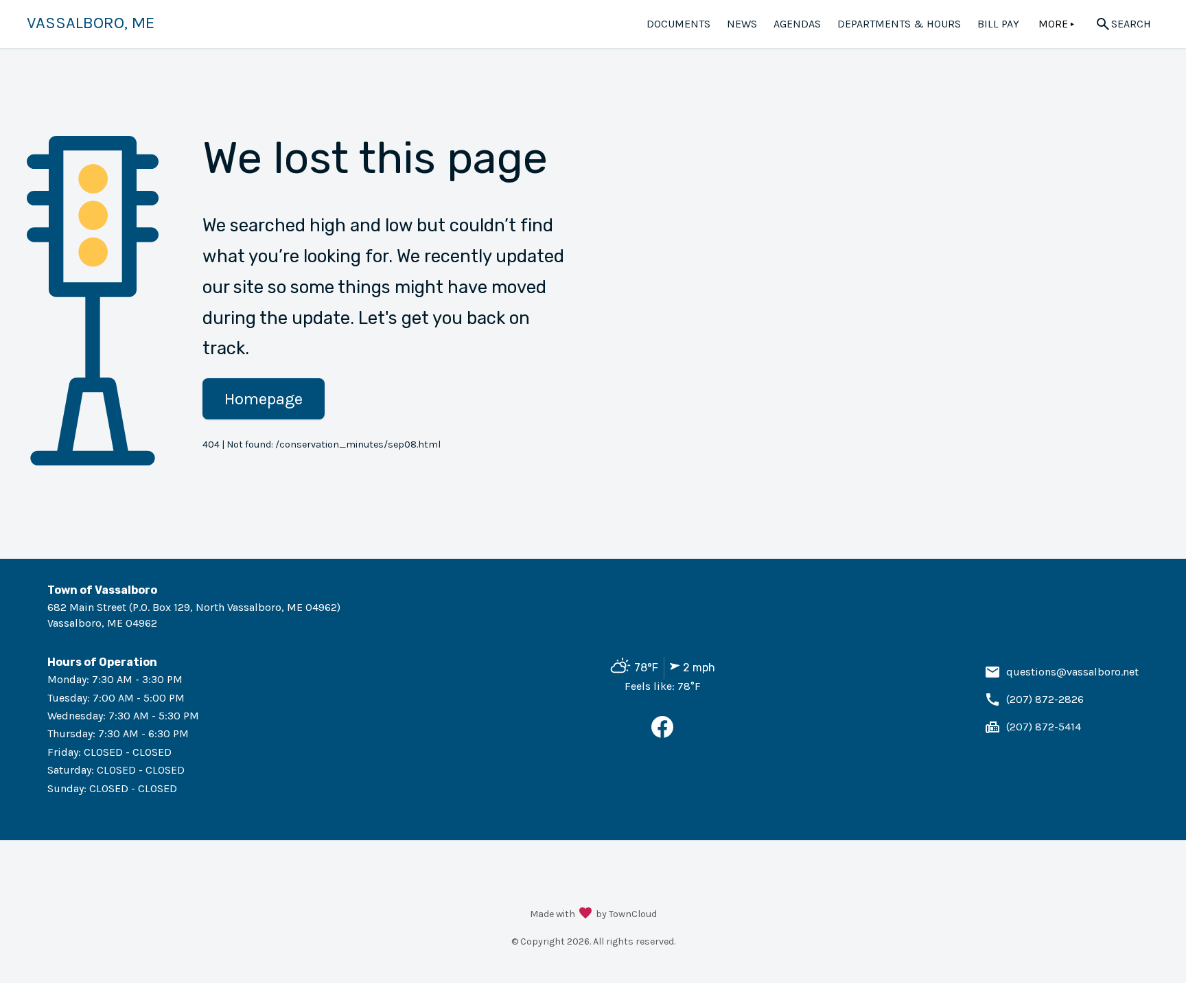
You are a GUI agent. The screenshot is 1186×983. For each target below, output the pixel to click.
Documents (678, 23)
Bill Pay (998, 23)
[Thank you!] (585, 914)
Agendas (797, 23)
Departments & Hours (899, 23)
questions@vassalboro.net (1072, 671)
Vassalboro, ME (90, 22)
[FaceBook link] (662, 734)
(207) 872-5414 (1043, 726)
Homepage (263, 398)
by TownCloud (626, 914)
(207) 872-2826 (1045, 699)
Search (1131, 23)
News (742, 23)
